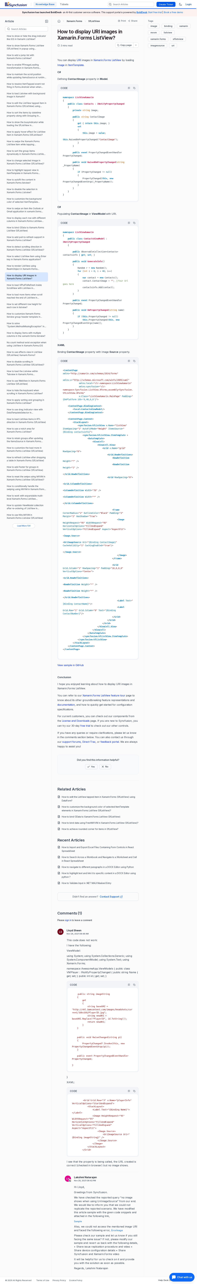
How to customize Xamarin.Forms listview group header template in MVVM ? (23, 315)
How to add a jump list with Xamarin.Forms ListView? (20, 56)
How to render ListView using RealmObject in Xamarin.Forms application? (22, 267)
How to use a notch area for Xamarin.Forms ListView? (21, 430)
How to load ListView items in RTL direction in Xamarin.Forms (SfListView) (26, 420)
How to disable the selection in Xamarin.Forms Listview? (22, 191)
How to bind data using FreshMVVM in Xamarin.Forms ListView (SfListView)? (100, 823)
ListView (116, 60)
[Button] (105, 766)
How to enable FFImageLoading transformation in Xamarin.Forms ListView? (23, 66)
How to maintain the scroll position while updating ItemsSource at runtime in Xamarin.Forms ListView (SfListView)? (26, 76)
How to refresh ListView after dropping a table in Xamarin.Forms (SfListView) (26, 459)
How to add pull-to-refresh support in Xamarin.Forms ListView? (25, 238)
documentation (66, 704)
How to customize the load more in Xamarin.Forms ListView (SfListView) (25, 449)
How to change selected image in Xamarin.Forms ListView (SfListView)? (25, 162)
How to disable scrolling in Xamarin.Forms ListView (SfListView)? (25, 363)
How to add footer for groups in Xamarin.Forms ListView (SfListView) (25, 468)
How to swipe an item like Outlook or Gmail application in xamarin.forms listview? (25, 210)
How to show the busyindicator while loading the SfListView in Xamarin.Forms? (25, 124)
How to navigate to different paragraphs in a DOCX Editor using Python (98, 867)
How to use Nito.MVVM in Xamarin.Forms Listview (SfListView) (25, 516)
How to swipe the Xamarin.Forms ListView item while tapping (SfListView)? (23, 143)
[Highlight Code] (127, 88)
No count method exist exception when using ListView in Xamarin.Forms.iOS (26, 344)
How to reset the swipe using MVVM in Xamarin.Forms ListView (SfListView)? (26, 478)
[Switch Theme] (180, 4)
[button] (46, 21)
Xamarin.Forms (102, 60)
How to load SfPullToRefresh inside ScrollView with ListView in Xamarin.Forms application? (24, 287)
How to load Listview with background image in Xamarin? (26, 95)
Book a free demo (173, 12)
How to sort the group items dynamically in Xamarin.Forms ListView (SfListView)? (26, 153)
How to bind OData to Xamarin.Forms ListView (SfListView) (25, 229)
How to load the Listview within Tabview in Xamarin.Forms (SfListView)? (22, 373)
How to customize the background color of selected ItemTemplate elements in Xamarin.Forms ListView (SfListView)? (24, 200)
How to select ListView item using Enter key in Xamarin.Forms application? (26, 258)
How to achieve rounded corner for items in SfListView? (90, 829)
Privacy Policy (59, 1280)
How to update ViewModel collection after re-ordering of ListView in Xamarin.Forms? (25, 507)
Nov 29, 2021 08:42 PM (85, 1180)
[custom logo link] (16, 4)
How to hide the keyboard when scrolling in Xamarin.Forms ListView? (25, 392)
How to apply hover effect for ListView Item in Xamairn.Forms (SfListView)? (26, 133)
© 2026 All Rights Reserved (18, 1280)
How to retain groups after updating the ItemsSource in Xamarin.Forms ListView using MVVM (25, 440)
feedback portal (110, 741)
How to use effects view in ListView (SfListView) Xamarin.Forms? (24, 353)
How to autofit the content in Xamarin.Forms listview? (21, 181)
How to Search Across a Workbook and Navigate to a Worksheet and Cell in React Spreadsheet (99, 859)
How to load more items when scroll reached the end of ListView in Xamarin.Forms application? (24, 296)
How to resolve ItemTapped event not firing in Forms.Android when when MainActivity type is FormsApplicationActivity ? (26, 85)
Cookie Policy (75, 1280)
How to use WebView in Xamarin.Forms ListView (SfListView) (26, 382)
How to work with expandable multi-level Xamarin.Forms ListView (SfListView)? (25, 497)
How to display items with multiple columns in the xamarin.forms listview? (26, 334)
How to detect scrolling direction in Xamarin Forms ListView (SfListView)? (25, 248)
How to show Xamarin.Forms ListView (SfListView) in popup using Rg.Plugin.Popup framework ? (25, 47)
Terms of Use (42, 1280)
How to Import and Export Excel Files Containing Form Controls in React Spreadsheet (98, 849)
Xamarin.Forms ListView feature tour (104, 695)
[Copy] (132, 88)
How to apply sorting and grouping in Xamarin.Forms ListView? (25, 401)
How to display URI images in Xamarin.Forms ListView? (21, 277)
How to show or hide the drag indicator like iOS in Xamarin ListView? (26, 37)
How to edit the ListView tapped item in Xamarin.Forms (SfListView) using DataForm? (26, 105)
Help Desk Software (168, 1280)
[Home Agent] (58, 21)
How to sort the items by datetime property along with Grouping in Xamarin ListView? (24, 114)
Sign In (68, 920)
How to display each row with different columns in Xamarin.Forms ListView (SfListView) (26, 220)
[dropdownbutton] (136, 45)
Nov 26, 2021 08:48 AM (78, 933)
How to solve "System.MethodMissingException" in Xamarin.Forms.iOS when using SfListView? (25, 325)
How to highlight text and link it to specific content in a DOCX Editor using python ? (99, 875)
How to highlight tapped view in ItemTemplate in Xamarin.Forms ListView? (23, 172)
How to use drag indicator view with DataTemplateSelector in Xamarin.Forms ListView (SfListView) (25, 411)
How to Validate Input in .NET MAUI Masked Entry (86, 883)
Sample (78, 1221)
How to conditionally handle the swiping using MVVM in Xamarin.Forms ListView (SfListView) (26, 488)
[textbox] (29, 29)
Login (189, 4)
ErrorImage (117, 1230)
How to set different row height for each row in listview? (24, 305)
